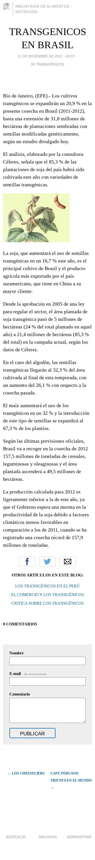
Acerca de (16, 837)
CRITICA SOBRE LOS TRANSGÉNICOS (47, 603)
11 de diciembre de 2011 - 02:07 (46, 56)
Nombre (16, 653)
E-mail (28, 673)
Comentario (19, 694)
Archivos (48, 837)
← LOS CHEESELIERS (26, 773)
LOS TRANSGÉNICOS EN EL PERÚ (47, 586)
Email (68, 561)
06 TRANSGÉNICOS (47, 64)
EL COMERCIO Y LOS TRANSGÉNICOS (47, 594)
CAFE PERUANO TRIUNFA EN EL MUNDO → (71, 780)
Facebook (27, 561)
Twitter (47, 561)
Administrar (79, 837)
